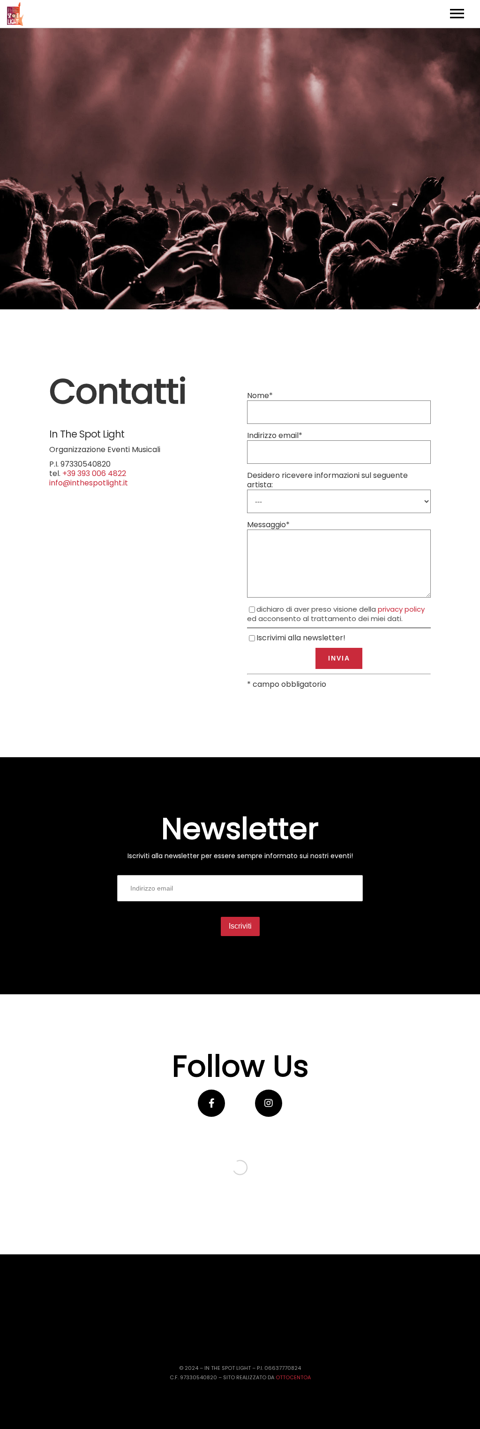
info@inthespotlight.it (88, 482)
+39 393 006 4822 (94, 473)
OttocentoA (293, 1377)
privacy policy (401, 609)
